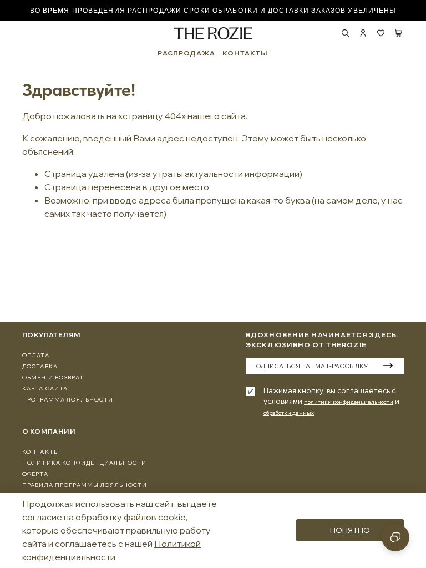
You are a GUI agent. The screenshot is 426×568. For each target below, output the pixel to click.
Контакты (40, 451)
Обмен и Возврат (53, 377)
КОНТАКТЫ (245, 53)
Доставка (40, 366)
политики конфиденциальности (348, 401)
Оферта (35, 474)
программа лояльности (67, 399)
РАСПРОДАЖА (186, 53)
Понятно (350, 530)
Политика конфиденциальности (84, 462)
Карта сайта (45, 388)
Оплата (35, 355)
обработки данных (288, 413)
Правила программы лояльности (84, 485)
